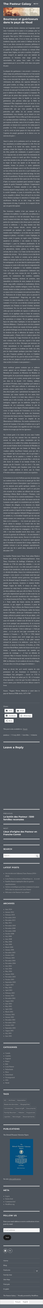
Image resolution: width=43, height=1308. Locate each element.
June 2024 (8, 909)
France (7, 1061)
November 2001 (10, 1022)
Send (7, 1237)
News (7, 1072)
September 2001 (10, 1028)
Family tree (7, 1275)
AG (5, 1100)
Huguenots (30, 1112)
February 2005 (10, 958)
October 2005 (9, 955)
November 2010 (10, 925)
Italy (6, 1064)
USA (6, 1080)
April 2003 (8, 990)
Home (5, 1261)
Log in (7, 1196)
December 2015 (10, 920)
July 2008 (8, 936)
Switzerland (9, 1075)
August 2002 (9, 1001)
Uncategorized (10, 1077)
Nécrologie (16, 1117)
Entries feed (9, 1199)
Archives (12, 1100)
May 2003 (8, 987)
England (8, 1058)
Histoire (34, 735)
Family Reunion (10, 1112)
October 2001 (9, 1025)
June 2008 (8, 939)
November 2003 (10, 977)
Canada (7, 1053)
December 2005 (10, 952)
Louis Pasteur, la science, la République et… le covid (22, 879)
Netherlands (9, 1069)
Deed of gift (19, 1108)
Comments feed (10, 1201)
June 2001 (8, 1036)
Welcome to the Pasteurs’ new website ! (17, 892)
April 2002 (8, 1009)
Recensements (28, 1117)
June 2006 (8, 944)
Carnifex (25, 735)
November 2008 (10, 931)
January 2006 (9, 950)
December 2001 (10, 1020)
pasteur (6, 735)
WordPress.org (9, 1204)
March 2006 (9, 947)
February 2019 (10, 915)
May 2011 (8, 923)
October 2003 (9, 979)
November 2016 (10, 917)
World (7, 1083)
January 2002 (9, 1017)
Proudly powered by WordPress (28, 1295)
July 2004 (8, 966)
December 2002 (10, 998)
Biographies (25, 1104)
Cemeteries (8, 1108)
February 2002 (10, 1014)
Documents (30, 1108)
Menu (35, 4)
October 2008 (9, 934)
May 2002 (8, 1006)
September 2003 (10, 982)
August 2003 (9, 985)
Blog (5, 1265)
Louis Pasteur (9, 1067)
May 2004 (8, 971)
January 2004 (9, 974)
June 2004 (8, 969)
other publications (15, 1179)
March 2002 (9, 1012)
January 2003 (9, 996)
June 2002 (8, 1004)
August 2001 (9, 1031)
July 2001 (8, 1033)
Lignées (7, 1117)
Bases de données (11, 1104)
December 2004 (10, 961)
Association (21, 1100)
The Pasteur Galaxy (17, 4)
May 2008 (8, 942)
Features (6, 1270)
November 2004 (10, 963)
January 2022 (9, 912)
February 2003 (10, 993)
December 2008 (10, 928)
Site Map (6, 1279)
